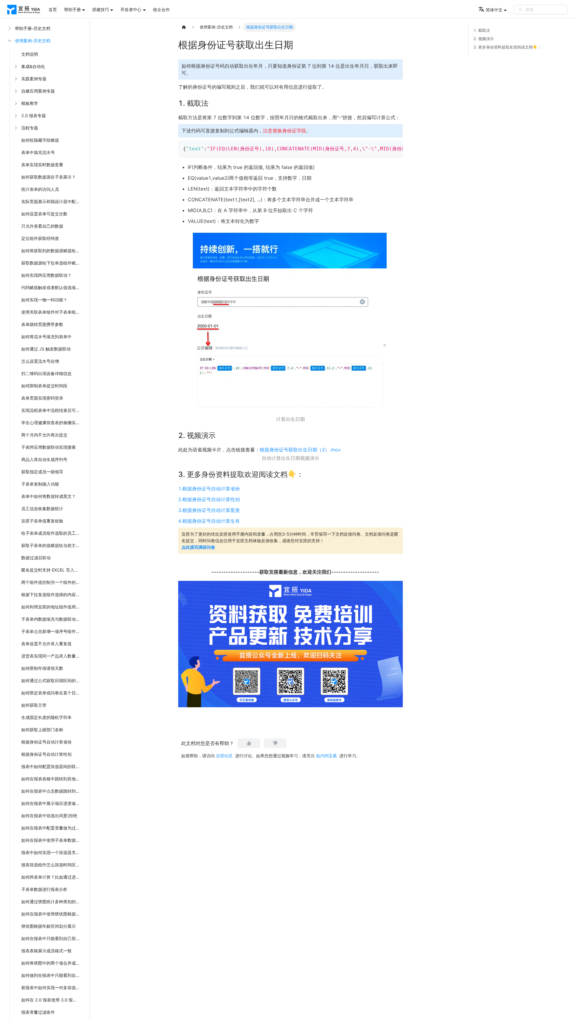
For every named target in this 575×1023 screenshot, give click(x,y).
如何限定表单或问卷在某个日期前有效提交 (52, 692)
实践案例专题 (33, 78)
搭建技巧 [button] (100, 9)
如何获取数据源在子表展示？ (48, 176)
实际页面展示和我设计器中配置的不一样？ (52, 201)
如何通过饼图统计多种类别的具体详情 (52, 901)
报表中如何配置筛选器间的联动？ (52, 766)
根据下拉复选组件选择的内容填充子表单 (52, 594)
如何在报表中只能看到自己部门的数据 (52, 938)
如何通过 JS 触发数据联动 (46, 348)
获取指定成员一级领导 (42, 471)
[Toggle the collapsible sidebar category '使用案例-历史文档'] (9, 40)
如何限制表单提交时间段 (44, 385)
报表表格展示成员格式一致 (46, 950)
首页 (53, 9)
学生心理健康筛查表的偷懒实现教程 (52, 422)
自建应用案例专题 (38, 90)
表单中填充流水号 (38, 152)
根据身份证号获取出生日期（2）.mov (300, 450)
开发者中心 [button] (130, 9)
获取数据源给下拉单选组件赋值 (50, 262)
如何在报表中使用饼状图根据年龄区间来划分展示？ (52, 913)
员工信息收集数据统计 (42, 508)
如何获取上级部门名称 (42, 729)
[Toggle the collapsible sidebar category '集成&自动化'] (15, 66)
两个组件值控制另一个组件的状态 (52, 582)
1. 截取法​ (481, 30)
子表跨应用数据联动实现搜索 (48, 447)
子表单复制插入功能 (40, 483)
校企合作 (161, 9)
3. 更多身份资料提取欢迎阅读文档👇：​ (507, 47)
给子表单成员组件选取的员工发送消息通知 (52, 533)
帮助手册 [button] (72, 9)
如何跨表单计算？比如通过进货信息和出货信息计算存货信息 (52, 877)
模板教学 (29, 103)
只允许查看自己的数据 (42, 226)
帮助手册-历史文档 (32, 28)
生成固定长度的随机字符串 (46, 717)
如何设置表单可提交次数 (44, 213)
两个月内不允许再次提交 (44, 434)
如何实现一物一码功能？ (44, 299)
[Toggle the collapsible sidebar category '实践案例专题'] (15, 78)
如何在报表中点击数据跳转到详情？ (52, 791)
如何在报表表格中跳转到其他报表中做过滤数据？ (52, 778)
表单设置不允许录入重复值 (46, 643)
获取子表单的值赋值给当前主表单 (52, 545)
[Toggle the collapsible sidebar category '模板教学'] (15, 103)
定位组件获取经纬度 (40, 238)
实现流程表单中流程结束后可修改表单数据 (52, 410)
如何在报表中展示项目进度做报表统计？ (52, 803)
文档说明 (29, 54)
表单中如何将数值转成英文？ (48, 496)
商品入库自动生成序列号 (44, 459)
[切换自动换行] (384, 148)
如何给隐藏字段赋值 (40, 140)
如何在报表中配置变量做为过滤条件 (52, 827)
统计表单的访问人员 (40, 189)
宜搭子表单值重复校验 (42, 520)
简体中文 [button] (494, 9)
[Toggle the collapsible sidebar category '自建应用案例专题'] (15, 91)
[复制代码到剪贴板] (395, 148)
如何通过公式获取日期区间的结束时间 (52, 680)
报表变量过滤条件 (38, 1012)
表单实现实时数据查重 (42, 164)
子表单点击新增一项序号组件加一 (52, 631)
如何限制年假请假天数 (42, 668)
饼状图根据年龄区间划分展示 (48, 926)
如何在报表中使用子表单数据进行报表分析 (52, 840)
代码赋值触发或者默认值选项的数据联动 (52, 287)
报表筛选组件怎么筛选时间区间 (50, 864)
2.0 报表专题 (33, 115)
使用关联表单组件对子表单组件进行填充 (52, 312)
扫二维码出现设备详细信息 (46, 373)
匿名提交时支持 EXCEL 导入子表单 (52, 569)
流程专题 (29, 127)
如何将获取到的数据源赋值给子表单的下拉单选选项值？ (52, 250)
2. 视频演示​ (483, 39)
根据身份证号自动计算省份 (46, 741)
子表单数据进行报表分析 (44, 889)
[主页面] (184, 27)
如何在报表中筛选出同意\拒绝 (49, 815)
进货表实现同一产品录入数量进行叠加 (52, 655)
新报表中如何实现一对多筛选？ (50, 987)
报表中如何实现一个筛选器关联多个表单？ (52, 852)
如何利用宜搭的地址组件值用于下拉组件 (52, 606)
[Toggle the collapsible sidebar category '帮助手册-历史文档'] (9, 28)
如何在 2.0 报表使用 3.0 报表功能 (52, 999)
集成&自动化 (33, 66)
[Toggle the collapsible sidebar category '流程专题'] (15, 128)
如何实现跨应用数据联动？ (46, 275)
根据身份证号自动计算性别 (46, 754)
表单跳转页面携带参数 (42, 324)
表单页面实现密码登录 (42, 398)
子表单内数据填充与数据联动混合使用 (52, 619)
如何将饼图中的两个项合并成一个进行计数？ (52, 962)
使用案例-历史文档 (32, 40)
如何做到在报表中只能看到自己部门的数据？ (52, 975)
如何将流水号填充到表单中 (46, 336)
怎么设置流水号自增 (40, 361)
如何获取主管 (33, 705)
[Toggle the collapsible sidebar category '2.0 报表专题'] (15, 115)
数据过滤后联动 (36, 557)
